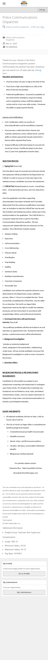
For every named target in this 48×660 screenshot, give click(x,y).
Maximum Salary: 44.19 (15, 549)
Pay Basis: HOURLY (13, 553)
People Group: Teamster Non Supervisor (22, 532)
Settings (42, 10)
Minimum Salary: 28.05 (15, 545)
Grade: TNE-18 (11, 541)
